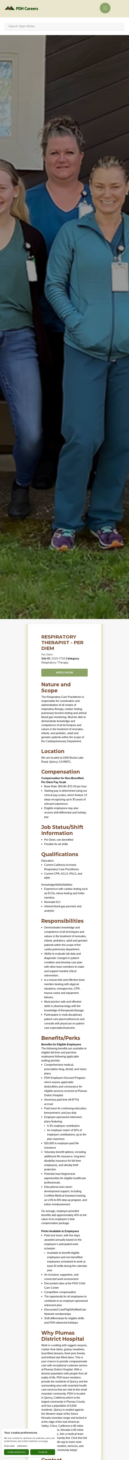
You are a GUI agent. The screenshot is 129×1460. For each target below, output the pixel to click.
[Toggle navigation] (105, 8)
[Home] (22, 8)
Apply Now (64, 672)
